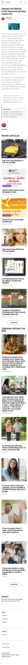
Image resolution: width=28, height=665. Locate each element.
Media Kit (4, 622)
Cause (4, 274)
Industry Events (6, 185)
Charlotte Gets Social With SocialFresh (13, 221)
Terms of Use (5, 644)
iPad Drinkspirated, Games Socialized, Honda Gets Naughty (13, 281)
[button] (25, 2)
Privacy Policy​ (6, 647)
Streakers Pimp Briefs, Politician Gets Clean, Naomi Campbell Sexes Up (13, 312)
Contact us (5, 619)
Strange (5, 156)
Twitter (4, 634)
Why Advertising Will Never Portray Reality (13, 250)
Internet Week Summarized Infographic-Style (13, 191)
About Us (4, 615)
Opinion (5, 245)
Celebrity (5, 306)
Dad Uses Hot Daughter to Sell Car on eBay (13, 162)
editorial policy (7, 102)
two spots (17, 45)
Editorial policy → (13, 116)
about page (18, 102)
